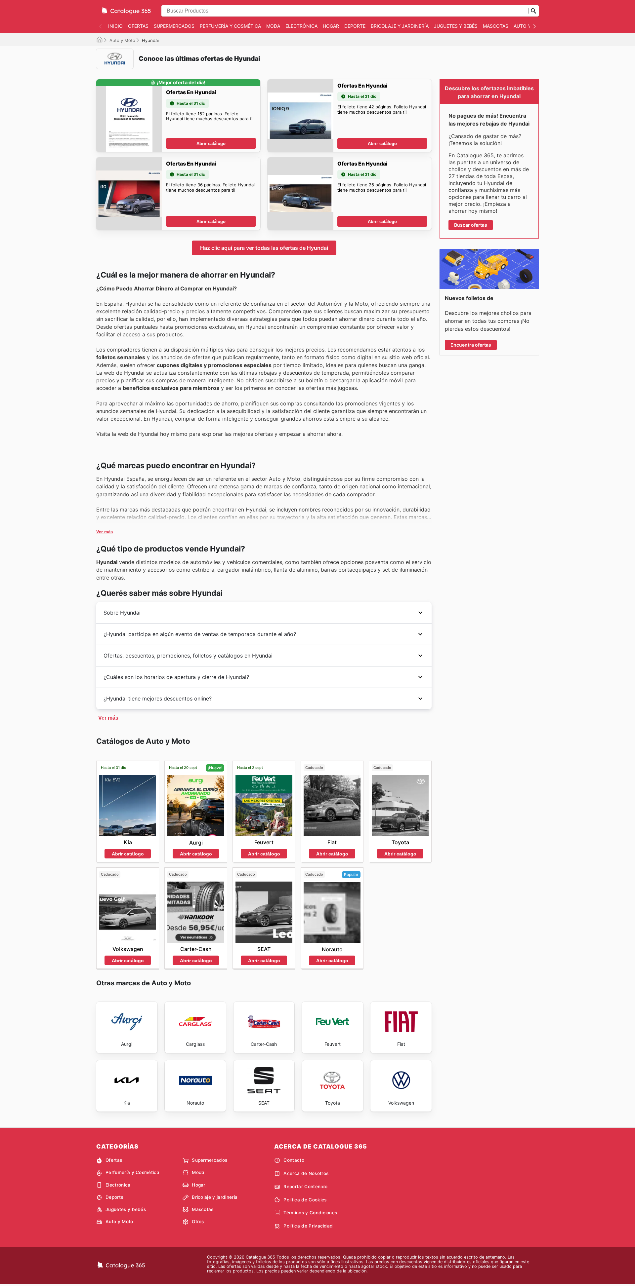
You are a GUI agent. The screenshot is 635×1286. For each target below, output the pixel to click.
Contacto (293, 1160)
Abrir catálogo (211, 143)
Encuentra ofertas (470, 345)
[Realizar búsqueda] (533, 11)
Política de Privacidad (308, 1226)
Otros (198, 1221)
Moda (273, 26)
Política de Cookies (304, 1199)
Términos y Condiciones (310, 1212)
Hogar (331, 26)
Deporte (354, 26)
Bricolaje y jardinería (400, 26)
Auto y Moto (122, 40)
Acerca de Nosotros (305, 1173)
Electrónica (301, 26)
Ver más (104, 531)
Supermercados (174, 26)
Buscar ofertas (470, 225)
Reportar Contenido (305, 1186)
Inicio (115, 26)
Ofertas (138, 26)
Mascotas (495, 26)
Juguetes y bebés (456, 26)
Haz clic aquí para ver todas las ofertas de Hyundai (264, 248)
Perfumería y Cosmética (230, 26)
